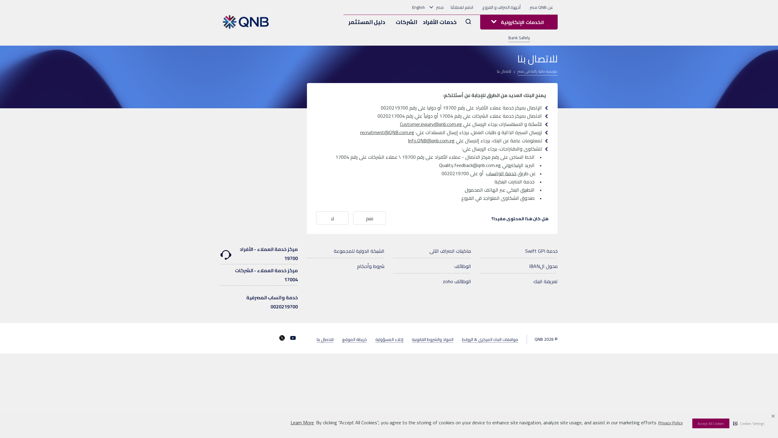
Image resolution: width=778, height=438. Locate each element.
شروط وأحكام (370, 266)
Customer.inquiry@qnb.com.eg (431, 124)
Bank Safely (519, 38)
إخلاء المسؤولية (389, 339)
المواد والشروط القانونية (432, 339)
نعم (369, 218)
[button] (749, 423)
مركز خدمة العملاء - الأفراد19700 (269, 254)
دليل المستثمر (367, 22)
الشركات (406, 22)
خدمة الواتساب (501, 173)
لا (332, 218)
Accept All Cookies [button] (710, 423)
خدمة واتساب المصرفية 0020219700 (272, 302)
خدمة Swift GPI (541, 250)
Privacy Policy (670, 423)
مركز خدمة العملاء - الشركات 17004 (266, 275)
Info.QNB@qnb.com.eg (431, 140)
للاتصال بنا (325, 339)
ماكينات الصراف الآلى (450, 250)
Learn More (302, 423)
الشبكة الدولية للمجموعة (359, 250)
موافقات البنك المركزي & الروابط (490, 339)
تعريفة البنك (545, 281)
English (418, 7)
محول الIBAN (543, 266)
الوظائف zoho (457, 281)
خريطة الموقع (354, 339)
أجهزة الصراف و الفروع (501, 7)
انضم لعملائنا (462, 7)
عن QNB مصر (541, 7)
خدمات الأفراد (439, 22)
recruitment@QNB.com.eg (387, 132)
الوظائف (462, 266)
